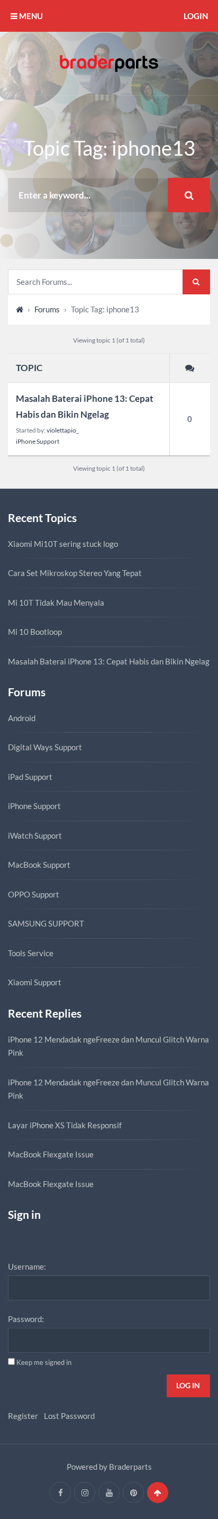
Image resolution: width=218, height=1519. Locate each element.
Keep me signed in (43, 1362)
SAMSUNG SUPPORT (46, 923)
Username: (27, 1266)
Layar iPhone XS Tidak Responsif (65, 1125)
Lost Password (69, 1416)
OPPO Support (33, 894)
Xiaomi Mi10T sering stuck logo (63, 544)
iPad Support (30, 776)
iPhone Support (37, 441)
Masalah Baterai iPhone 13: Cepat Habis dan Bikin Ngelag (84, 406)
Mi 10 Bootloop (35, 631)
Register (23, 1416)
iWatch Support (35, 835)
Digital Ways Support (45, 747)
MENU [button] (30, 16)
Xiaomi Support (34, 982)
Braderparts (130, 1466)
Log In (188, 1385)
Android (21, 718)
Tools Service (30, 953)
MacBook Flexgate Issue (51, 1154)
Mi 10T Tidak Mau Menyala (56, 602)
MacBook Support (39, 864)
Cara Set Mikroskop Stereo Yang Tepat (75, 573)
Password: (26, 1319)
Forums (47, 309)
